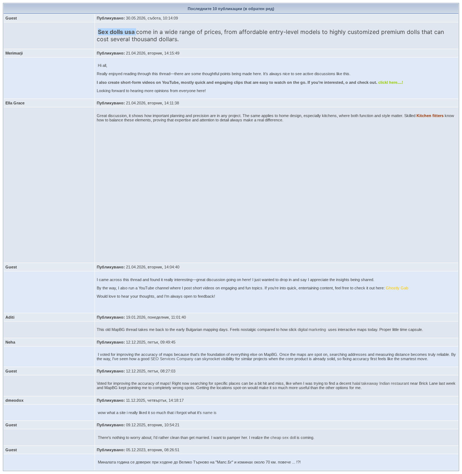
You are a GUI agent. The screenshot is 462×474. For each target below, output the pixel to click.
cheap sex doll (283, 437)
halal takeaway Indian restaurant (380, 383)
